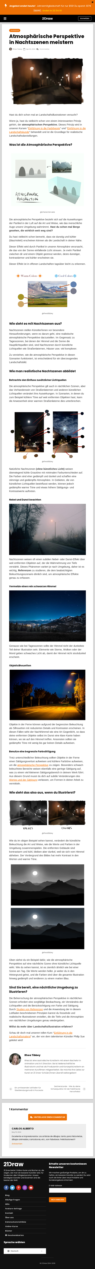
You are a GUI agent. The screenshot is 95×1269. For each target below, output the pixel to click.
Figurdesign (15, 30)
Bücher (8, 1231)
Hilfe (7, 1204)
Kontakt (9, 1213)
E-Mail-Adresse (55, 1185)
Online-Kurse (11, 1226)
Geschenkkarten (16, 1235)
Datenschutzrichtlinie (15, 1222)
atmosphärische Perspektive (32, 765)
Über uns (9, 1217)
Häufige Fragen (12, 1199)
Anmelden (84, 18)
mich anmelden (57, 1200)
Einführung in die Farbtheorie (44, 128)
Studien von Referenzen (29, 1009)
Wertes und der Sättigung (23, 779)
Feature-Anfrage (13, 1208)
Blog (7, 1195)
